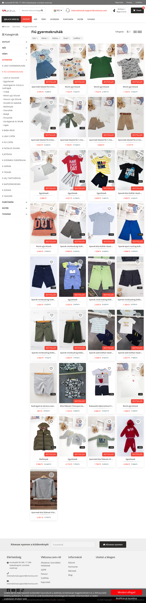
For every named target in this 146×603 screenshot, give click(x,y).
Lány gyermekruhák (14, 65)
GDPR (43, 569)
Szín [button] (34, 38)
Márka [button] (55, 38)
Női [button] (35, 19)
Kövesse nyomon (114, 544)
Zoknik (7, 190)
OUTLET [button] (26, 19)
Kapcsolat (119, 2)
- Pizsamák (7, 117)
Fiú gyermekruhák (13, 71)
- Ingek (5, 125)
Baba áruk (9, 130)
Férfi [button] (43, 19)
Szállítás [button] (77, 38)
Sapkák (7, 166)
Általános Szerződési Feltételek (51, 564)
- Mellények (7, 106)
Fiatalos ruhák (11, 148)
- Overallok (7, 110)
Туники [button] (91, 19)
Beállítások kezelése (126, 598)
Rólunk (71, 562)
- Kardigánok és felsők (12, 121)
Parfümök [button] (68, 19)
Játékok (7, 154)
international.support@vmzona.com (89, 10)
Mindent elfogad (126, 592)
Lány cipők (9, 136)
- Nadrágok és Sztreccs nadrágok (13, 86)
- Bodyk (5, 114)
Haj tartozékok (12, 178)
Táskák (7, 172)
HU (58, 10)
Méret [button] (44, 38)
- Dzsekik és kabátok (11, 103)
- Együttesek (8, 81)
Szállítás (139, 2)
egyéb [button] (80, 19)
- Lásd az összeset (10, 77)
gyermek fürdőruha (14, 160)
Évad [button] (66, 38)
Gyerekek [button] (54, 19)
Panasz (129, 2)
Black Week (11, 19)
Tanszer (7, 196)
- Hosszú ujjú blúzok (11, 99)
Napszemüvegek (12, 184)
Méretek (72, 571)
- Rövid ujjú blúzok (11, 95)
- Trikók (5, 91)
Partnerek (73, 566)
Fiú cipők (8, 142)
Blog (70, 575)
